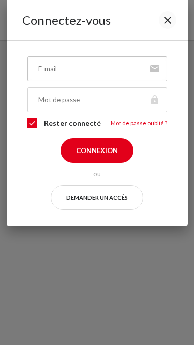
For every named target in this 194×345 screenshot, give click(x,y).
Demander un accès (97, 197)
